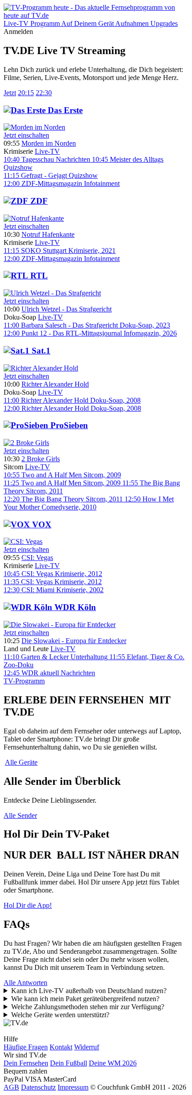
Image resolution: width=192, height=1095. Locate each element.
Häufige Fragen (26, 1047)
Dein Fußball (68, 1063)
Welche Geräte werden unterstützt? (60, 1015)
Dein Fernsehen (26, 1063)
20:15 (26, 93)
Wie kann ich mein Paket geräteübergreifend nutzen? (85, 998)
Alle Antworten (25, 982)
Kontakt (61, 1047)
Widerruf (86, 1047)
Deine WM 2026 (113, 1063)
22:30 (44, 93)
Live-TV (47, 151)
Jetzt (10, 93)
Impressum (73, 1087)
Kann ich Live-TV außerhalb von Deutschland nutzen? (89, 990)
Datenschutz (38, 1087)
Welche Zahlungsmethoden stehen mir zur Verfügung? (87, 1007)
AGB (11, 1087)
